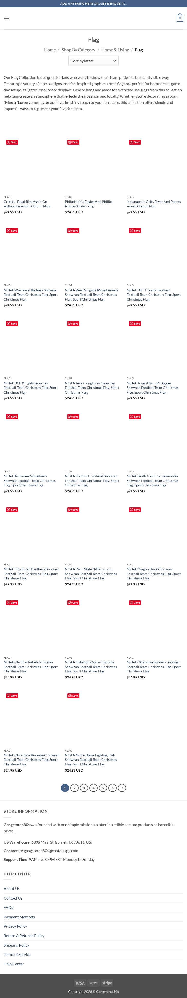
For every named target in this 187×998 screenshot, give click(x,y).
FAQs (8, 907)
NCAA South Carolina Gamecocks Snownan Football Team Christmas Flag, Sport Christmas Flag (152, 480)
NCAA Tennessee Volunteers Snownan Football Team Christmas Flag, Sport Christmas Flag (30, 480)
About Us (12, 888)
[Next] (122, 788)
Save (14, 142)
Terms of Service (17, 954)
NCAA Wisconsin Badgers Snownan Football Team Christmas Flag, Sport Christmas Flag (31, 294)
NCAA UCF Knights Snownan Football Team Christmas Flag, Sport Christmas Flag (31, 387)
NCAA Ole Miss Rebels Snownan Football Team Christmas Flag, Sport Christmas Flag (31, 666)
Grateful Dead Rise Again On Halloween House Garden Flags (27, 203)
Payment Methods (19, 916)
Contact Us (13, 898)
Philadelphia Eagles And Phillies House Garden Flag (89, 203)
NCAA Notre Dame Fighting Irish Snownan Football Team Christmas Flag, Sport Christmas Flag (91, 759)
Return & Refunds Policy (24, 935)
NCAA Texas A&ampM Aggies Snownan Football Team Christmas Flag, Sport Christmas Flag (152, 387)
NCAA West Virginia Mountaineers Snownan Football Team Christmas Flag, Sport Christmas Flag (91, 294)
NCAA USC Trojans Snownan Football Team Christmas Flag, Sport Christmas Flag (154, 294)
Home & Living (115, 49)
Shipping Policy (16, 945)
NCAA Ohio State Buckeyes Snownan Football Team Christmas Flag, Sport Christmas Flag (32, 759)
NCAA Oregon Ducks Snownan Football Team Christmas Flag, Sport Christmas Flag (154, 573)
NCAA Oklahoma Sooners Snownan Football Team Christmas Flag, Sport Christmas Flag (154, 666)
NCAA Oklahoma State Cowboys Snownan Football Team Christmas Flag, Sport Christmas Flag (91, 666)
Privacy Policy (15, 926)
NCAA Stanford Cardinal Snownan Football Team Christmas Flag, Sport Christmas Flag (92, 480)
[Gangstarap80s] (93, 18)
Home (50, 49)
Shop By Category (78, 49)
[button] (6, 18)
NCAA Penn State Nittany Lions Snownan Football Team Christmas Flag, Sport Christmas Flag (91, 573)
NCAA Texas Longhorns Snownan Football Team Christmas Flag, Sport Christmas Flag (92, 387)
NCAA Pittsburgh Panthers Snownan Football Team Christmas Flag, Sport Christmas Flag (31, 573)
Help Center (14, 963)
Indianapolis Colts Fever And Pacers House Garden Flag (154, 203)
